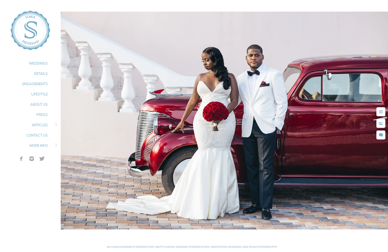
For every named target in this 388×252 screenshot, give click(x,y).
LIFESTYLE (39, 94)
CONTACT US (37, 135)
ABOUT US (39, 104)
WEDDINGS (38, 63)
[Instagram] (31, 158)
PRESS (42, 115)
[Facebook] (21, 158)
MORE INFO (39, 145)
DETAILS (41, 73)
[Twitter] (41, 158)
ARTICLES (40, 125)
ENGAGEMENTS (35, 84)
